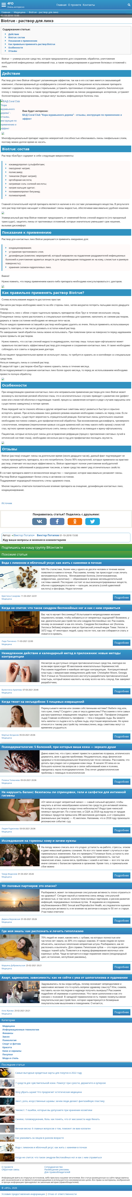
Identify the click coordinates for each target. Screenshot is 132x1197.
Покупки (7, 1054)
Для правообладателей (57, 1172)
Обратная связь (10, 1169)
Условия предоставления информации (23, 1194)
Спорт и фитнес (11, 1043)
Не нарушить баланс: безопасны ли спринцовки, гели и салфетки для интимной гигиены (64, 793)
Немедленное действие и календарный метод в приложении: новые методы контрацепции (61, 654)
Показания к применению (22, 40)
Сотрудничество (53, 1167)
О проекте (74, 5)
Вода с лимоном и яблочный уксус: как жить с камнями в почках (52, 563)
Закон (5, 1036)
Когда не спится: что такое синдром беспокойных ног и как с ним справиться (61, 608)
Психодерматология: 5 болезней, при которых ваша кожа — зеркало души (59, 747)
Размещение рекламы (56, 1169)
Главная (61, 5)
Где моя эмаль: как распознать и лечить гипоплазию (43, 931)
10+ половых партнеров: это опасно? (29, 886)
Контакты (89, 5)
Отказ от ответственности (62, 1194)
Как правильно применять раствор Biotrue (31, 44)
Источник (7, 503)
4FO (10, 3)
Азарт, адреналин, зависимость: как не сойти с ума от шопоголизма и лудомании (65, 977)
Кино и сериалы (11, 1050)
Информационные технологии (20, 1029)
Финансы (7, 1033)
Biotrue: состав (16, 37)
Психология (9, 1040)
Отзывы (12, 51)
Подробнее (121, 597)
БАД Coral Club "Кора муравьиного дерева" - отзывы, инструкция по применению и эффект (72, 116)
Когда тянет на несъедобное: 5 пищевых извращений (43, 702)
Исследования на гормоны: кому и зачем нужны (39, 841)
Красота (7, 1047)
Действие (13, 34)
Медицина (7, 599)
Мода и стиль (10, 1058)
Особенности (15, 47)
